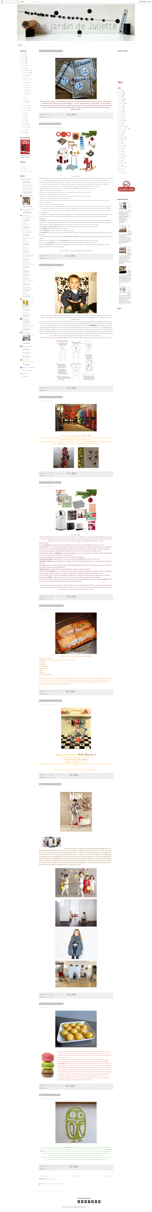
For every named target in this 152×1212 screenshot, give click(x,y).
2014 (23, 58)
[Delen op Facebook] (73, 114)
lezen (52, 997)
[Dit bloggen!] (69, 114)
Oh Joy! (24, 247)
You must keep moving (28, 314)
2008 (23, 133)
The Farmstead (26, 211)
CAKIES (24, 223)
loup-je (24, 293)
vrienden (121, 120)
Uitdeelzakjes (129, 247)
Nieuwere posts (43, 1176)
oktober (25, 105)
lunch (120, 160)
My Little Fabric (26, 262)
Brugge (121, 130)
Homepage (77, 1176)
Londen (121, 147)
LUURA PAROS (26, 180)
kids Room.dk (26, 230)
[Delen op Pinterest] (75, 114)
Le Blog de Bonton (27, 255)
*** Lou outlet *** (123, 128)
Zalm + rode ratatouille (50, 609)
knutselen (121, 137)
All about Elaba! (26, 320)
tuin (120, 164)
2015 (23, 56)
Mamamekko (26, 332)
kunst (120, 109)
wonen (52, 475)
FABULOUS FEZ (32, 199)
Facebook (24, 169)
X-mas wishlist (46, 486)
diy (46, 117)
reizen (120, 112)
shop (120, 122)
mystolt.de (25, 313)
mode (49, 777)
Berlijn (121, 168)
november (26, 73)
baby (46, 258)
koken (46, 693)
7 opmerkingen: (60, 994)
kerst (49, 258)
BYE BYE (24, 273)
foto (120, 171)
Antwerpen (122, 139)
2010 (23, 68)
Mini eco (24, 373)
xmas (120, 143)
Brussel (121, 133)
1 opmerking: (59, 255)
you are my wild (27, 346)
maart (25, 122)
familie (121, 107)
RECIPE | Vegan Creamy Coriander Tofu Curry (28, 281)
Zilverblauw (25, 215)
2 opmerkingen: (60, 387)
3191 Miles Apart (27, 185)
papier (48, 117)
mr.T (23, 299)
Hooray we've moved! (27, 288)
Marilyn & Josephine (28, 367)
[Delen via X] (71, 114)
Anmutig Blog (26, 352)
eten (120, 114)
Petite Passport (26, 179)
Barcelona (122, 166)
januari (25, 127)
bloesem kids (26, 287)
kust (120, 141)
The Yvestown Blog (28, 209)
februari (25, 125)
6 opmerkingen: (60, 596)
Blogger (88, 1207)
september (26, 108)
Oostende (121, 156)
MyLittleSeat (45, 268)
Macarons (44, 1007)
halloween (122, 173)
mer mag (25, 360)
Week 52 (24, 347)
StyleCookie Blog (27, 370)
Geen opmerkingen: (61, 774)
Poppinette (25, 319)
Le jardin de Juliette (27, 171)
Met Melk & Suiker (27, 196)
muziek (121, 152)
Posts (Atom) (51, 1179)
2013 (23, 61)
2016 (23, 53)
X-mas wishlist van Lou (51, 127)
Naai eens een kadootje (51, 54)
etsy (120, 124)
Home (20, 45)
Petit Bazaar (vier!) (48, 704)
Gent (120, 154)
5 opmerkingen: (60, 114)
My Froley (25, 278)
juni (24, 115)
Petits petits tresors (28, 325)
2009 (23, 130)
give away (122, 126)
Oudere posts (109, 1176)
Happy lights (45, 400)
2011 (23, 66)
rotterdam (121, 162)
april (24, 120)
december (26, 70)
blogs (120, 118)
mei (24, 117)
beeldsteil (25, 376)
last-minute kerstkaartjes (129, 289)
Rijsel (120, 149)
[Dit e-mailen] (67, 114)
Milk (41, 787)
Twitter (23, 167)
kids (49, 997)
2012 (23, 63)
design (121, 158)
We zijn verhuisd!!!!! (27, 294)
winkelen (53, 258)
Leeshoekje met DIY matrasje (129, 206)
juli (24, 113)
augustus (26, 110)
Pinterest (24, 165)
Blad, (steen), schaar (49, 1098)
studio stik (121, 145)
